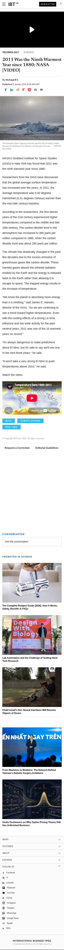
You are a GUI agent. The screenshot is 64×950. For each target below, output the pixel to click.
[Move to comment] (41, 89)
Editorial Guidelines (46, 448)
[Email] (35, 89)
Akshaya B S (11, 79)
